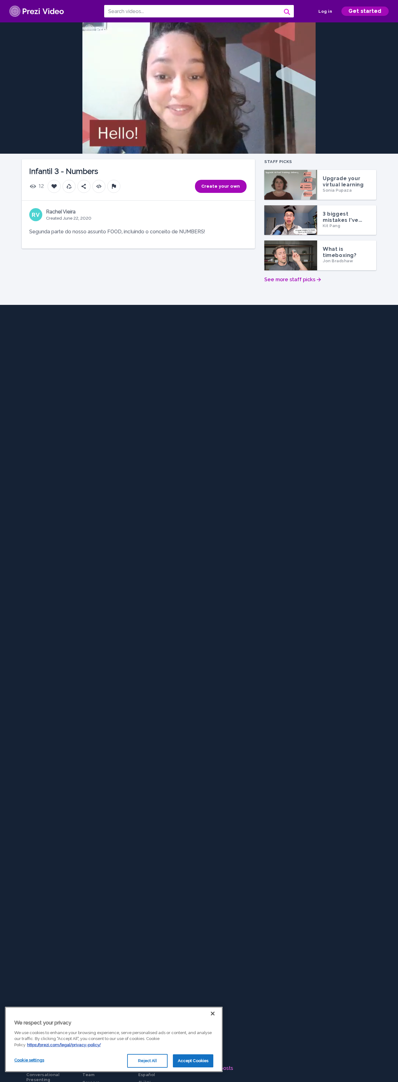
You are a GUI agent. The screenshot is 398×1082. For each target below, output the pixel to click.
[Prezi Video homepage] (36, 11)
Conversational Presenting (42, 1077)
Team (88, 1074)
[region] (114, 1039)
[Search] (286, 11)
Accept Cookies (193, 1060)
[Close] (213, 1013)
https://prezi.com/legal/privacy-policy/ (64, 1044)
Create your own (220, 186)
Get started (365, 11)
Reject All (147, 1060)
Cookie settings (29, 1060)
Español (146, 1074)
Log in (325, 11)
